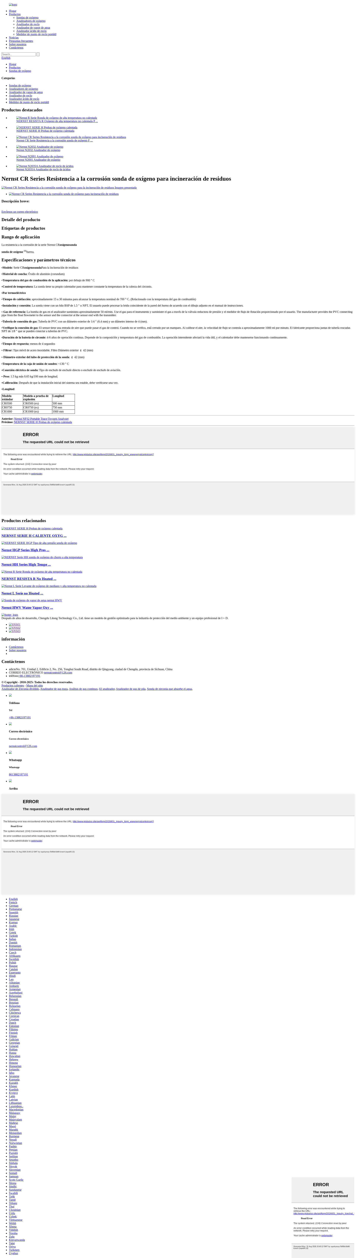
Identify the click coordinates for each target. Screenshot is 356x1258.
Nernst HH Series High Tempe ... (26, 564)
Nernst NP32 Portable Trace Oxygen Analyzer (41, 418)
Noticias (14, 37)
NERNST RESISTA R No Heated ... (28, 579)
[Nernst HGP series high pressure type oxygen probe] (39, 543)
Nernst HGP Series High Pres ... (25, 550)
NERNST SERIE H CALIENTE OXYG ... (34, 536)
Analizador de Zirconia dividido (20, 688)
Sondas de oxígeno (27, 17)
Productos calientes (12, 685)
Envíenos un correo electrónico (19, 211)
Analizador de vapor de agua (33, 27)
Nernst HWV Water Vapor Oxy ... (27, 608)
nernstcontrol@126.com (23, 746)
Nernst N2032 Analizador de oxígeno (38, 150)
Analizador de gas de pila (131, 688)
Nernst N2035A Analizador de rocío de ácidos (43, 169)
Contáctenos (16, 47)
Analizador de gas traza (54, 688)
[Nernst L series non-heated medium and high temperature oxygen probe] (48, 586)
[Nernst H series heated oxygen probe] (31, 528)
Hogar (12, 10)
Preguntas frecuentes (21, 41)
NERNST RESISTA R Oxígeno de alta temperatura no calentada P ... (57, 121)
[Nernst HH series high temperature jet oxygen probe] (42, 557)
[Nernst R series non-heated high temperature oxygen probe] (41, 571)
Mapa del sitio (34, 685)
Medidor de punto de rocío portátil (36, 34)
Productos (15, 14)
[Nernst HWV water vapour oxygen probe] (31, 600)
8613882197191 (18, 774)
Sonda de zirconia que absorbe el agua (169, 688)
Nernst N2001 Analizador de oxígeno (38, 159)
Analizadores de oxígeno (30, 20)
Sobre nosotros (17, 44)
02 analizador (107, 688)
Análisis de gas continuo (83, 688)
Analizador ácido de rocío (31, 30)
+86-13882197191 (20, 717)
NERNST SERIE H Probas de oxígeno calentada (45, 130)
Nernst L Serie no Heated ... (22, 593)
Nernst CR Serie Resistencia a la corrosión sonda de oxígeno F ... (54, 140)
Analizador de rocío (27, 24)
